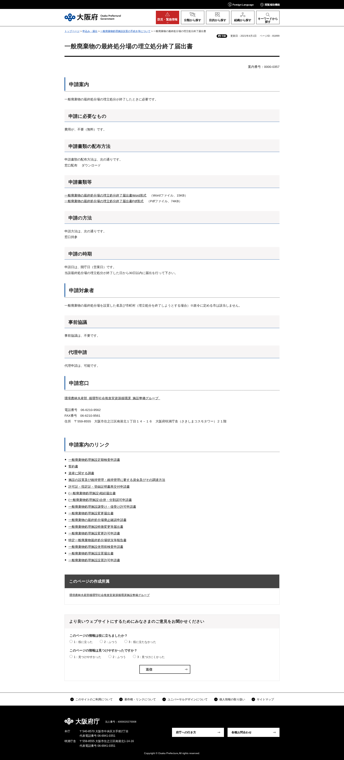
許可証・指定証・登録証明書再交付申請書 (99, 486)
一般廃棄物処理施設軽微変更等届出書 (95, 527)
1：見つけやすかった (87, 657)
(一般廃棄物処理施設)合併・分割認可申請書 (100, 500)
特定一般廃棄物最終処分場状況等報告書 (97, 540)
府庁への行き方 (186, 732)
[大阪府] (92, 17)
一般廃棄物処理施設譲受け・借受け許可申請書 (102, 507)
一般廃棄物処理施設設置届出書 (91, 553)
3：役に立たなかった (142, 641)
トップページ (72, 31)
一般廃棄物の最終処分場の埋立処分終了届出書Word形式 (105, 195)
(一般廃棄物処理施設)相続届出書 (92, 493)
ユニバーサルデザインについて (188, 699)
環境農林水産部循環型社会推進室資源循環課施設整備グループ (109, 595)
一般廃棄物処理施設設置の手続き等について (125, 31)
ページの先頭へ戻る (281, 718)
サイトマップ (265, 699)
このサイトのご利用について (94, 699)
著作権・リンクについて (140, 699)
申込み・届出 (89, 31)
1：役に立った (83, 641)
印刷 (224, 36)
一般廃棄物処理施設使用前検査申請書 (95, 547)
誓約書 (73, 466)
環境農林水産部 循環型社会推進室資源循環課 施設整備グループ (112, 398)
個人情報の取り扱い (232, 699)
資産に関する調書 (81, 473)
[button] (241, 4)
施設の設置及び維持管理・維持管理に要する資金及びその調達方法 (116, 480)
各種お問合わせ (241, 732)
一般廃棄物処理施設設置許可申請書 (94, 560)
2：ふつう (110, 641)
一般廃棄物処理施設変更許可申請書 (94, 533)
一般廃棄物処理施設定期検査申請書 (94, 460)
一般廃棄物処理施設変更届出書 (91, 513)
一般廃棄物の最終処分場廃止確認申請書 (97, 520)
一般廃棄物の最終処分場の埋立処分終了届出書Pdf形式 (104, 201)
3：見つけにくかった (151, 657)
